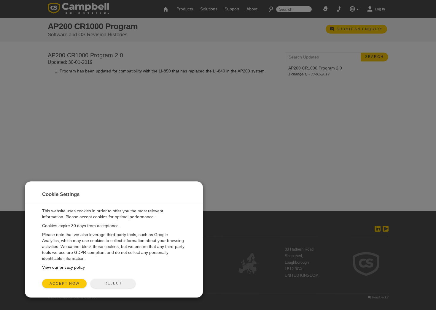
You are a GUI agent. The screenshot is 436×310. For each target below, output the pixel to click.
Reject (113, 283)
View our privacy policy (63, 267)
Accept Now (64, 283)
